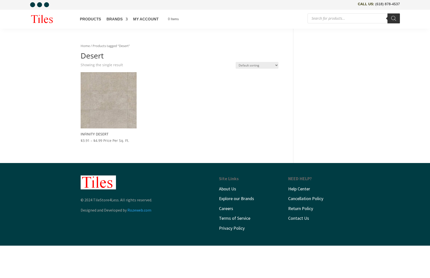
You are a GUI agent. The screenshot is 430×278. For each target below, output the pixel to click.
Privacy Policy (232, 228)
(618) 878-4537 (387, 4)
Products (90, 19)
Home (85, 46)
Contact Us (298, 218)
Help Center (299, 189)
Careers (226, 208)
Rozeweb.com (139, 210)
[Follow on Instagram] (39, 4)
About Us (227, 189)
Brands (115, 19)
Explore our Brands (236, 198)
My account (146, 19)
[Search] (393, 18)
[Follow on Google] (46, 4)
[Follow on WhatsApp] (32, 4)
